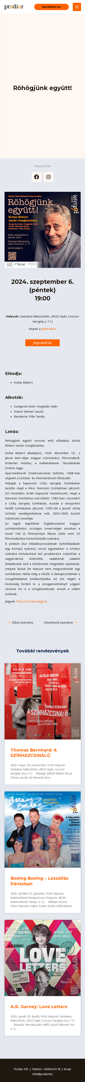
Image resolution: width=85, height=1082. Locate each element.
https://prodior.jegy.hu (31, 601)
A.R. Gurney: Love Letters (38, 1006)
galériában (48, 329)
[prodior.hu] (14, 7)
